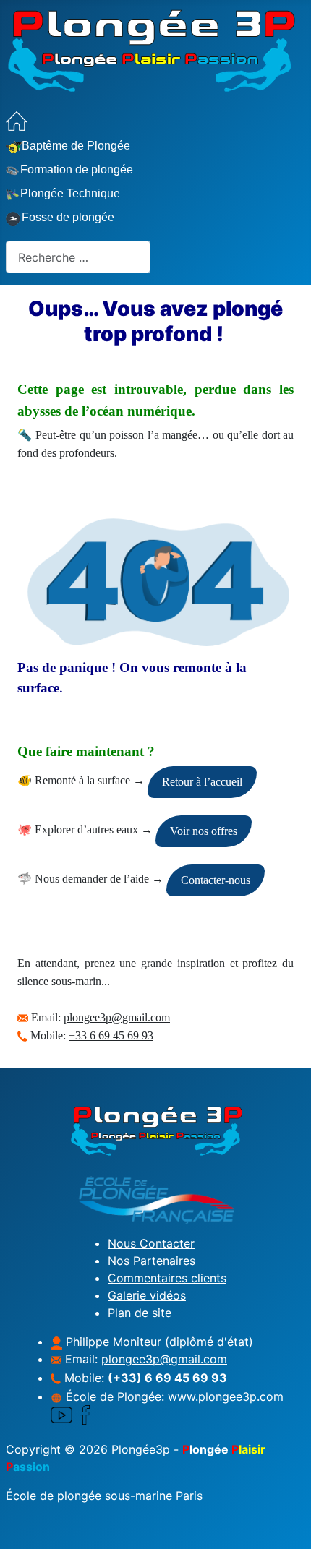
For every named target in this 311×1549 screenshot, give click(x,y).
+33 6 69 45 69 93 (111, 1035)
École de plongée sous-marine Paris (104, 1495)
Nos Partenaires (151, 1260)
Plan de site (139, 1312)
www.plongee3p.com (226, 1396)
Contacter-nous (215, 880)
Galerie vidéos (147, 1295)
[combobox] (78, 257)
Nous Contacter (151, 1243)
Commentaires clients (167, 1278)
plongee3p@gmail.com (117, 1017)
